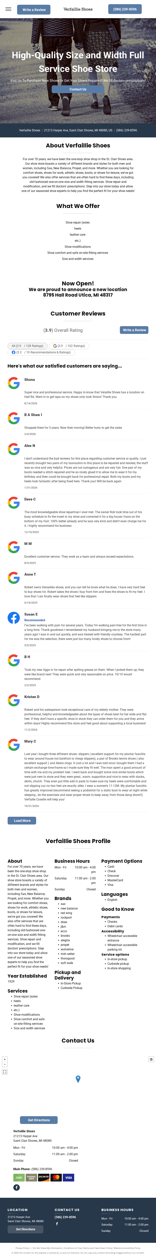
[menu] (8, 9)
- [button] (4, 1064)
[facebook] (16, 1188)
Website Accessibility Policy (127, 1248)
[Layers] (151, 1059)
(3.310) (43, 352)
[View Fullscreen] (4, 1071)
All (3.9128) (27, 346)
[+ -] (78, 1083)
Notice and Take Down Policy (97, 1248)
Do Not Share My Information (47, 1248)
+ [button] (4, 1059)
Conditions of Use (73, 1248)
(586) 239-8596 (126, 130)
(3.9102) (71, 346)
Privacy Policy (22, 1248)
